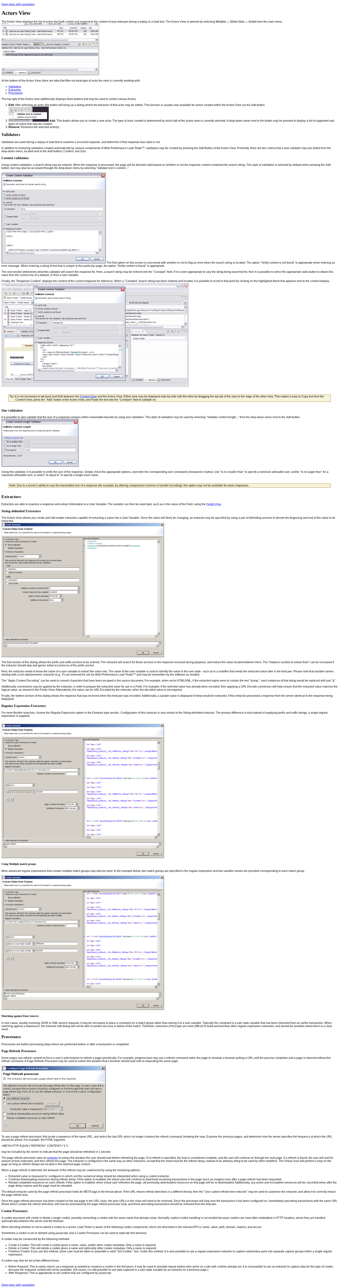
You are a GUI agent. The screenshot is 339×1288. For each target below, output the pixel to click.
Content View (88, 396)
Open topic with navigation (18, 4)
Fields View (213, 504)
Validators (14, 86)
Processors (15, 92)
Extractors (14, 89)
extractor (52, 1157)
